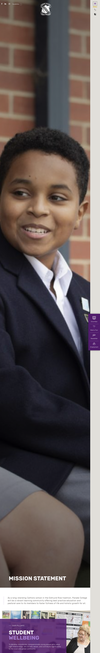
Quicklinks (15, 4)
